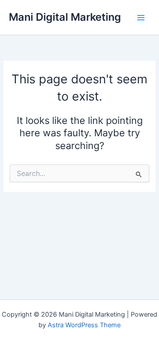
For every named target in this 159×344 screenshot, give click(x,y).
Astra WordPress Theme (84, 325)
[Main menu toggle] (141, 17)
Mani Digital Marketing (65, 17)
